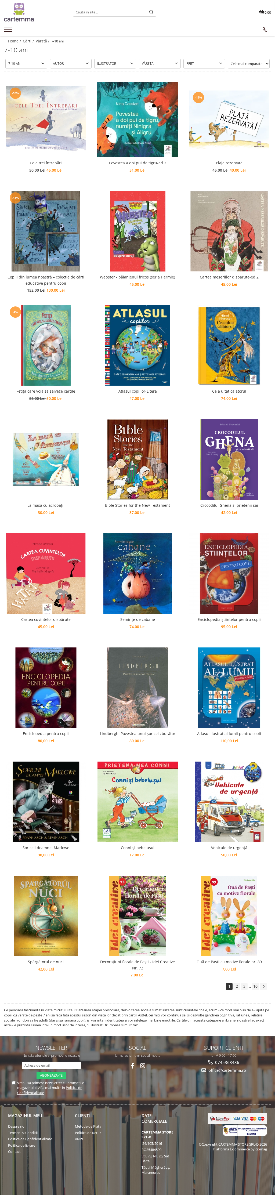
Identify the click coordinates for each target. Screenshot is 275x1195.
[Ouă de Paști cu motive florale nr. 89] (229, 916)
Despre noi (16, 1126)
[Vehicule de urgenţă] (229, 802)
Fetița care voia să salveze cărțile (45, 391)
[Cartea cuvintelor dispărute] (46, 573)
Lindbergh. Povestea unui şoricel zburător (137, 733)
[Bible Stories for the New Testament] (137, 459)
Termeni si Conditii (23, 1132)
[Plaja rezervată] (229, 119)
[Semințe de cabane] (137, 573)
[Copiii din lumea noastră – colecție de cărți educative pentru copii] (46, 231)
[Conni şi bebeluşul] (137, 802)
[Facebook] (132, 1065)
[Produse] (8, 31)
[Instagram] (142, 1065)
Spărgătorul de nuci (46, 961)
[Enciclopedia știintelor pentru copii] (229, 573)
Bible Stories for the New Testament (137, 505)
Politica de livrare (21, 1145)
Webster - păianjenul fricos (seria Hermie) (137, 277)
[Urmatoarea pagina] (263, 986)
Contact (14, 1151)
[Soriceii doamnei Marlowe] (46, 802)
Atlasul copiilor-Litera (137, 391)
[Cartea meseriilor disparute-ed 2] (229, 231)
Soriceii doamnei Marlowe (46, 847)
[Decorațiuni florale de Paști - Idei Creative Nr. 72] (137, 916)
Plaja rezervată (229, 162)
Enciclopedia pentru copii (46, 733)
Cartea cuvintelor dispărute (46, 619)
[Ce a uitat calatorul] (229, 345)
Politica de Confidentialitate (30, 1138)
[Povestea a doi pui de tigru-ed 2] (137, 119)
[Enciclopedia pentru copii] (46, 687)
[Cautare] (151, 12)
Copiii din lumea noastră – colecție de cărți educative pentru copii (46, 279)
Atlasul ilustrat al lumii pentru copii (229, 733)
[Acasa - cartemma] (34, 12)
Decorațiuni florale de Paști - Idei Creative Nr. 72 (137, 964)
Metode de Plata (88, 1126)
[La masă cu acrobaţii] (46, 459)
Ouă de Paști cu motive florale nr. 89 (229, 961)
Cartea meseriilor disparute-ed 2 (229, 277)
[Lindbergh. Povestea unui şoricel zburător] (137, 687)
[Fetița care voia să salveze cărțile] (46, 345)
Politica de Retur (88, 1132)
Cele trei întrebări (46, 162)
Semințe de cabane (137, 619)
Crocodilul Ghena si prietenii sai (229, 505)
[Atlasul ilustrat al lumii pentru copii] (229, 687)
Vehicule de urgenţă (229, 847)
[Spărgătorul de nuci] (46, 916)
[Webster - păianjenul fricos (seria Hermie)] (137, 231)
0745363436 (226, 1062)
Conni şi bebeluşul (137, 847)
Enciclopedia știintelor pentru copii (229, 619)
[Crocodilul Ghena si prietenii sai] (229, 459)
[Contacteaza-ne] (265, 29)
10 (255, 986)
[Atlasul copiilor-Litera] (137, 345)
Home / (15, 41)
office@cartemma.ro (226, 1070)
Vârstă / (43, 41)
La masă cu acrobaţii (45, 505)
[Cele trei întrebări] (46, 120)
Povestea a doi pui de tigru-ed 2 (137, 162)
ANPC (79, 1138)
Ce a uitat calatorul (229, 391)
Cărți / (29, 41)
